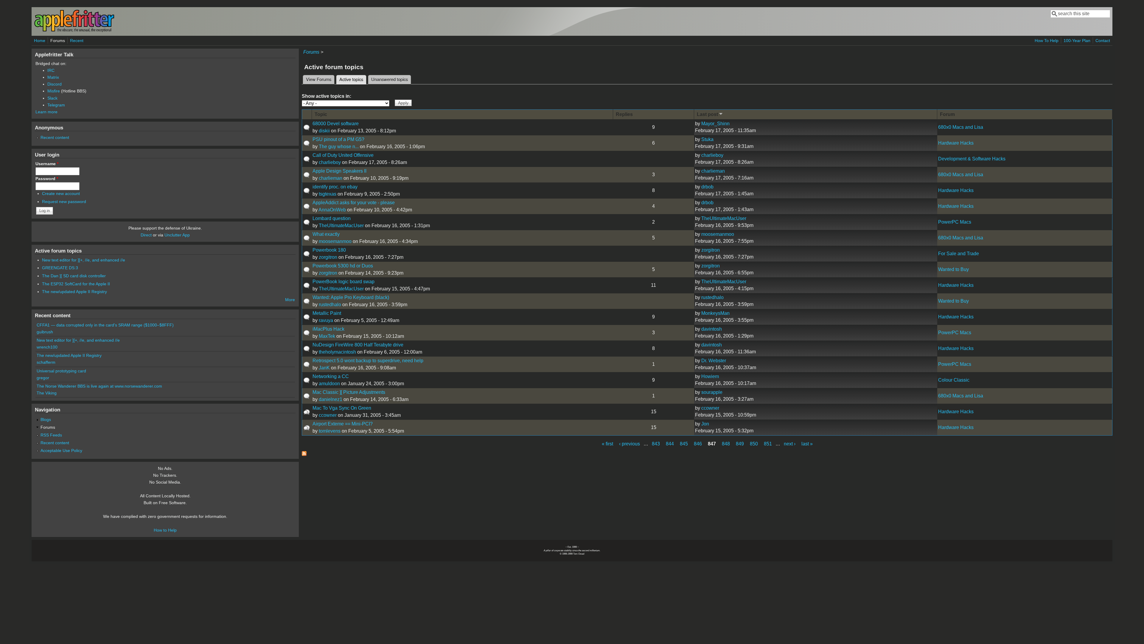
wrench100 (47, 347)
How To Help (1046, 40)
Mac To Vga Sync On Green (342, 408)
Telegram (56, 105)
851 (768, 443)
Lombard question (332, 218)
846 (698, 443)
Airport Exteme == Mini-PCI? (343, 423)
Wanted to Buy (953, 269)
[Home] (74, 30)
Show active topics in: (326, 96)
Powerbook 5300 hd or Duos (343, 265)
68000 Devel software (336, 123)
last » (807, 443)
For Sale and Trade (958, 253)
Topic (321, 114)
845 (684, 443)
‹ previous (629, 443)
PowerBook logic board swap (343, 281)
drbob (707, 186)
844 (670, 443)
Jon (705, 423)
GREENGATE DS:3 (60, 267)
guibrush (45, 331)
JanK (324, 367)
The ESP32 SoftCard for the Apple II (76, 283)
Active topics (352, 79)
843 (656, 443)
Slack (52, 98)
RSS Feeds (51, 435)
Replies (624, 114)
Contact (1102, 40)
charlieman (330, 178)
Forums (57, 40)
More (290, 299)
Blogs (46, 419)
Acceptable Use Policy (61, 450)
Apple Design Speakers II (339, 171)
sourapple (711, 392)
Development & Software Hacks (971, 158)
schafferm (46, 362)
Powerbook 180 (329, 250)
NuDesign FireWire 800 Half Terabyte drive (358, 344)
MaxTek (327, 336)
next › (789, 443)
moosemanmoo (335, 241)
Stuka (707, 139)
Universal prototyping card (61, 371)
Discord (54, 84)
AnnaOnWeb (332, 209)
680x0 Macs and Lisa (960, 127)
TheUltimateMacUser (341, 225)
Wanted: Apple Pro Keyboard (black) (351, 297)
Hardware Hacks (956, 142)
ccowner (328, 415)
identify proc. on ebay (335, 186)
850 (754, 443)
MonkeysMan (715, 313)
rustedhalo (330, 304)
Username (46, 163)
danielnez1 (330, 399)
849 (740, 443)
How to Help (165, 530)
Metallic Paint (327, 313)
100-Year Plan (1077, 40)
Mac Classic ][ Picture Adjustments (349, 392)
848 (726, 443)
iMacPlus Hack (328, 329)
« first (607, 443)
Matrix (53, 77)
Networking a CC (331, 376)
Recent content (55, 137)
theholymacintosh (337, 351)
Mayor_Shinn (715, 123)
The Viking (47, 393)
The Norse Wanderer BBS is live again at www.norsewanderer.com (99, 386)
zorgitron (328, 257)
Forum (947, 114)
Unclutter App (177, 235)
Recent (76, 40)
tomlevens (330, 431)
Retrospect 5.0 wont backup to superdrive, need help (368, 360)
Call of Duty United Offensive (343, 155)
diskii (324, 130)
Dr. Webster (713, 360)
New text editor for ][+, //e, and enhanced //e (83, 260)
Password (46, 178)
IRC (51, 70)
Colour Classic (953, 380)
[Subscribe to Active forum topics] (304, 454)
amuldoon (329, 383)
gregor (43, 377)
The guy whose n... (339, 146)
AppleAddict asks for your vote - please (354, 202)
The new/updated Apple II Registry (74, 291)
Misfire (53, 91)
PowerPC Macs (954, 222)
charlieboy (330, 162)
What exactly (326, 234)
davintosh (711, 329)
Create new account (61, 193)
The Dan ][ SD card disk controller (74, 275)
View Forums (318, 79)
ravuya (326, 320)
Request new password (64, 201)
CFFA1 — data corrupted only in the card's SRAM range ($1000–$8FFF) (105, 325)
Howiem (710, 376)
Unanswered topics (389, 79)
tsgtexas (327, 193)
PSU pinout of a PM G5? (338, 139)
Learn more (46, 111)
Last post (707, 114)
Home (39, 40)
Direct (146, 235)
